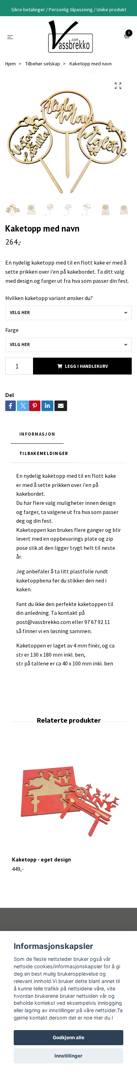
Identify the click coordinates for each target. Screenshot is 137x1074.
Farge (12, 329)
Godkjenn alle (68, 1037)
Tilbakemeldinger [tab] (43, 453)
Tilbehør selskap (42, 63)
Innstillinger (68, 1056)
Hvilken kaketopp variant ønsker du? (49, 297)
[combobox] (68, 313)
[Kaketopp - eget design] (68, 799)
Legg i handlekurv (86, 366)
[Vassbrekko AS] (69, 36)
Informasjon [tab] (37, 434)
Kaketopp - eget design (41, 859)
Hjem (10, 63)
